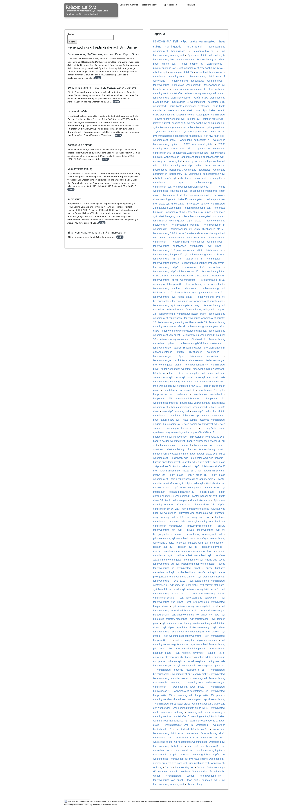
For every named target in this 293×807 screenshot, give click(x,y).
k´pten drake (204, 462)
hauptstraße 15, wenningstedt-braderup (176, 398)
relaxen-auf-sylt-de (212, 546)
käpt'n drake (176, 474)
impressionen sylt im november (170, 436)
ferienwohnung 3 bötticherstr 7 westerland (176, 233)
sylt (222, 55)
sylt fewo (214, 614)
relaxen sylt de (187, 546)
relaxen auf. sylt (163, 546)
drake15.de (192, 203)
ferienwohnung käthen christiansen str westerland (197, 275)
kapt (192, 453)
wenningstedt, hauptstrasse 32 (170, 720)
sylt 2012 (179, 580)
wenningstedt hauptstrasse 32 (191, 691)
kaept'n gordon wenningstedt (169, 441)
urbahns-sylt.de (196, 661)
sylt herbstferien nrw (193, 127)
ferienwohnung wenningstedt (188, 89)
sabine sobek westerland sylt (194, 555)
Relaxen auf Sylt (81, 6)
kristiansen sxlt (179, 457)
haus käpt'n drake (201, 411)
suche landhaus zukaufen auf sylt (196, 572)
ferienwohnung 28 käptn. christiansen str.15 (197, 229)
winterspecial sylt (183, 750)
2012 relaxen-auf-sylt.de (198, 144)
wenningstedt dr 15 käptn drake (190, 674)
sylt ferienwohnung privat (166, 127)
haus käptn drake (205, 110)
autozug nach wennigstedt (167, 161)
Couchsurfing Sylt (184, 767)
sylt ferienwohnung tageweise (198, 597)
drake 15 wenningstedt (190, 199)
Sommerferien (199, 771)
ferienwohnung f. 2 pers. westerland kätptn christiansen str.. (188, 250)
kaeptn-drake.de (185, 114)
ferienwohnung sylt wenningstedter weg (176, 305)
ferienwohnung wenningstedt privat (204, 93)
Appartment (217, 763)
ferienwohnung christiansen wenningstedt (197, 241)
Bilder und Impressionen (146, 801)
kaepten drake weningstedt (175, 445)
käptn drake (192, 55)
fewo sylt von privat (206, 377)
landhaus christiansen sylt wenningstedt (191, 521)
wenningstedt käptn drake (211, 665)
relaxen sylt (193, 118)
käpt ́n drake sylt (182, 466)
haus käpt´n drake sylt (166, 419)
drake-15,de (177, 203)
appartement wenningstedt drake (190, 152)
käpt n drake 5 (163, 466)
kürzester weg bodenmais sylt (196, 512)
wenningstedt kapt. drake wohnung (206, 699)
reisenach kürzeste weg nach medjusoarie (199, 542)
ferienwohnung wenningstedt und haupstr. (184, 330)
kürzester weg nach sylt (195, 517)
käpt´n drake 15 (204, 504)
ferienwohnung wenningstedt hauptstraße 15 (182, 322)
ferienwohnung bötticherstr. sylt (187, 237)
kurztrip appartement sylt (166, 462)
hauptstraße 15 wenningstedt (188, 101)
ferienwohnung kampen (166, 262)
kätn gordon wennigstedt (195, 508)
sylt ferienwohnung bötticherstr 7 (200, 589)
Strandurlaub (217, 771)
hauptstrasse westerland (208, 394)
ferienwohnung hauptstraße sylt (207, 254)
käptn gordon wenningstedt (210, 114)
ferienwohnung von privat (168, 780)
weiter (98, 78)
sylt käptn (168, 627)
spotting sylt (178, 123)
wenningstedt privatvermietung (205, 712)
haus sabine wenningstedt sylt (200, 424)
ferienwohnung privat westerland (204, 284)
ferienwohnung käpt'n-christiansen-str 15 (175, 271)
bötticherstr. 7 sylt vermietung (185, 173)
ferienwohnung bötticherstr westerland (174, 59)
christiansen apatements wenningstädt (201, 178)
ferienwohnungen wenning (175, 368)
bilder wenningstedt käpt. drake (182, 165)
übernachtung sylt (199, 763)
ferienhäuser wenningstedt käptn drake (177, 220)
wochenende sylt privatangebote (171, 754)
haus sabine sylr (172, 424)
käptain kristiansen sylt (182, 491)
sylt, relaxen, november (189, 652)
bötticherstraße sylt (166, 178)
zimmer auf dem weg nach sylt (170, 763)
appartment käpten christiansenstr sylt (202, 156)
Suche (70, 34)
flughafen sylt (209, 780)
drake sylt (164, 203)
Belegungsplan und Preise (169, 801)
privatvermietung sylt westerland (170, 538)
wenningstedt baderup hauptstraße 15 (180, 669)
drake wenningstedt (164, 199)
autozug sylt (191, 161)
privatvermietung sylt (164, 68)
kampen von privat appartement (170, 453)
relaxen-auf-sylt (161, 123)
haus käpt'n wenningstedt (175, 411)
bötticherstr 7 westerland (182, 169)
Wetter (190, 775)
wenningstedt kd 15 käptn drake (172, 703)
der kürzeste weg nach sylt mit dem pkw (202, 195)
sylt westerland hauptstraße (191, 648)
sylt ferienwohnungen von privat (189, 614)
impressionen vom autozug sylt (207, 436)
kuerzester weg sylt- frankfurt (207, 457)
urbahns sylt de (176, 661)
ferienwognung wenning (185, 224)
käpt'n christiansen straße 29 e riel (180, 470)
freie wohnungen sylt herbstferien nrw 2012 (177, 385)
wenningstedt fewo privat (188, 686)
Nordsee (185, 771)
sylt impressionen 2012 (167, 131)
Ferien (200, 767)
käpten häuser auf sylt (204, 496)
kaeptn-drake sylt (203, 445)
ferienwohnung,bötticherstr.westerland (201, 343)
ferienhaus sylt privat (199, 212)
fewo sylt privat (184, 377)
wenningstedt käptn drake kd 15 (190, 708)
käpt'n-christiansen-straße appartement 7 (192, 479)
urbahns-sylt (194, 46)
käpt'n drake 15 (197, 474)
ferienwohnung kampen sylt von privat (203, 262)
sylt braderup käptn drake (184, 585)
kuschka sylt (188, 462)
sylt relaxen (212, 631)
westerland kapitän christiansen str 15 (199, 737)
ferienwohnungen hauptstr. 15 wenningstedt (177, 347)
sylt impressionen (215, 127)
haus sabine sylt (164, 63)
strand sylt (211, 559)
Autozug (157, 767)
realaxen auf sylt (199, 538)
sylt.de (211, 652)
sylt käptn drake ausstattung (193, 627)
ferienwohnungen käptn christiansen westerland (186, 356)
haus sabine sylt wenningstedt (202, 63)
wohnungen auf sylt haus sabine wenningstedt (197, 758)
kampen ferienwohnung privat (205, 449)
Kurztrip (174, 771)
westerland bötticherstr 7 (194, 140)
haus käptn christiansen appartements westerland (196, 415)
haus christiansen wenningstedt (189, 407)
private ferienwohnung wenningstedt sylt (198, 534)
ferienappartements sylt (197, 207)
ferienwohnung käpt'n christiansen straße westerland (187, 267)
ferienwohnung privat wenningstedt (174, 279)
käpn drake (219, 462)
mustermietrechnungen (199, 525)
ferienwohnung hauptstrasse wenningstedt (197, 80)
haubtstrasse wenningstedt (179, 390)
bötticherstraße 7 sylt (214, 173)
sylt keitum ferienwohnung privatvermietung (186, 623)
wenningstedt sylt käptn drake (207, 716)
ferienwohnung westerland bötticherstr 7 (182, 339)
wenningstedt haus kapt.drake (169, 699)
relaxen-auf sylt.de (213, 118)
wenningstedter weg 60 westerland (186, 724)
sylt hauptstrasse (199, 618)
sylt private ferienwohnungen (188, 631)
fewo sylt (168, 377)
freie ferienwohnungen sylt (209, 381)
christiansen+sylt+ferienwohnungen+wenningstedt (180, 186)
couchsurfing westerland (203, 190)
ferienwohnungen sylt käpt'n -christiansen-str (178, 360)
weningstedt (188, 665)
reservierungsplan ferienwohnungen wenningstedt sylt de (184, 551)
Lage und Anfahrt (129, 5)
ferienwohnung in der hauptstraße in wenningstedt (187, 258)
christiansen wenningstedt (168, 76)
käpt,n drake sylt (194, 483)
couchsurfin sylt (178, 190)
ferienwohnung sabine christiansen (174, 288)
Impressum (194, 801)
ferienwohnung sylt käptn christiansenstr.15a (199, 292)
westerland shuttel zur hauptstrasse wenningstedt (180, 741)
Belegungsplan (149, 5)
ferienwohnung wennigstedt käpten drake (182, 313)
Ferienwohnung (215, 767)
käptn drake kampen (176, 500)
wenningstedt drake (164, 140)
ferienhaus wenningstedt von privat (203, 216)
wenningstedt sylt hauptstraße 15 (171, 716)
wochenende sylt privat (210, 750)
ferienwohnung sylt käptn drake (172, 296)
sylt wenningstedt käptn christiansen (196, 640)
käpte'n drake (206, 491)
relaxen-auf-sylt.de (203, 51)
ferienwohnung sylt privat (210, 59)
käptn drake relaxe (200, 500)
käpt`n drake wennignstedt (187, 487)
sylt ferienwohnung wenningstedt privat (194, 606)
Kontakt (190, 5)
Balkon (168, 767)
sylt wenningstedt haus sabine (199, 131)
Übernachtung (194, 784)
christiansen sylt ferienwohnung (182, 182)
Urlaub (157, 775)
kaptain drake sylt (207, 453)
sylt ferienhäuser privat (166, 589)
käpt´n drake (184, 504)
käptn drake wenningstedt (199, 41)
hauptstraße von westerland (195, 402)
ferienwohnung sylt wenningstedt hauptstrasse (197, 301)
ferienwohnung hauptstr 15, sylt (170, 254)
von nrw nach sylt (214, 135)
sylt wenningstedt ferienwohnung (182, 635)
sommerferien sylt (193, 559)
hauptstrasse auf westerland (170, 394)
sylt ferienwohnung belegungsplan (205, 123)
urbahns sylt (160, 72)
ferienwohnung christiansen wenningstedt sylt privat (187, 246)
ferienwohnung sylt (211, 775)
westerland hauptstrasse (209, 72)
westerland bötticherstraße (192, 729)
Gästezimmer (160, 771)
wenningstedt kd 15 (181, 72)
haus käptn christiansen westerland (190, 106)
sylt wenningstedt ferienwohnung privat (201, 68)
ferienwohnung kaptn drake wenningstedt (176, 85)
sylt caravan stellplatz (212, 585)
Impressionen (170, 5)
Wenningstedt (173, 775)
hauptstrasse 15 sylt (211, 390)
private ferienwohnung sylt (169, 118)
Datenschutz (206, 801)
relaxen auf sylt (165, 41)
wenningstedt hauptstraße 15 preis (200, 695)
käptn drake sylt (209, 55)
